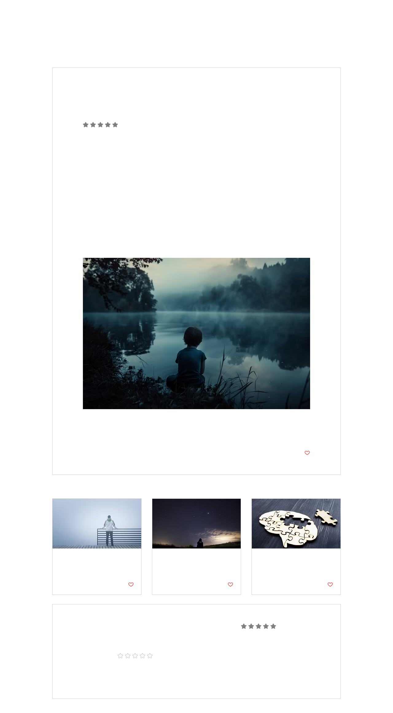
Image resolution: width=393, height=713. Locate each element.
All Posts (61, 49)
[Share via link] (131, 434)
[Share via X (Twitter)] (101, 434)
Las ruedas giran (282, 559)
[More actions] (306, 90)
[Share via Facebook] (86, 434)
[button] (333, 49)
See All (333, 487)
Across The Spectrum (104, 49)
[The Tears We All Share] (196, 523)
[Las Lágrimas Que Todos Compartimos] (97, 523)
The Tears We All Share (192, 559)
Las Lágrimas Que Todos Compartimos (94, 563)
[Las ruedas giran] (296, 523)
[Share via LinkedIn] (116, 434)
